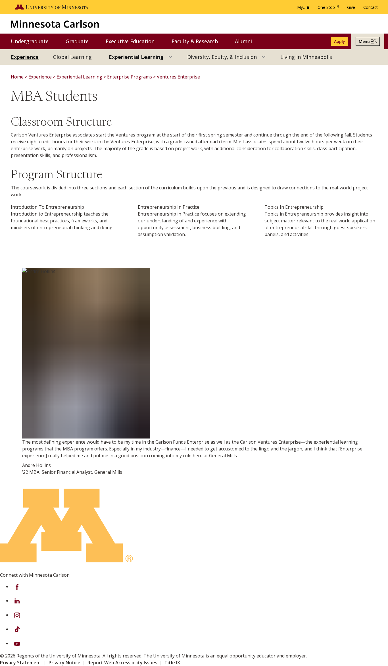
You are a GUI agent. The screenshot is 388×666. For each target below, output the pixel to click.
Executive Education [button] (134, 41)
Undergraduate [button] (33, 41)
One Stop (329, 9)
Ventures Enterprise (178, 77)
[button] (367, 41)
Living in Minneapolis (306, 56)
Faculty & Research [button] (198, 41)
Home (17, 77)
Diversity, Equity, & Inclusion (222, 56)
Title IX (172, 662)
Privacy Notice (64, 662)
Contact (370, 7)
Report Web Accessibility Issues (122, 662)
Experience (25, 56)
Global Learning (72, 56)
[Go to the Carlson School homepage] (55, 24)
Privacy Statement (20, 662)
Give (351, 7)
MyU (304, 9)
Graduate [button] (81, 41)
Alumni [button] (247, 41)
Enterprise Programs (129, 77)
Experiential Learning (136, 56)
